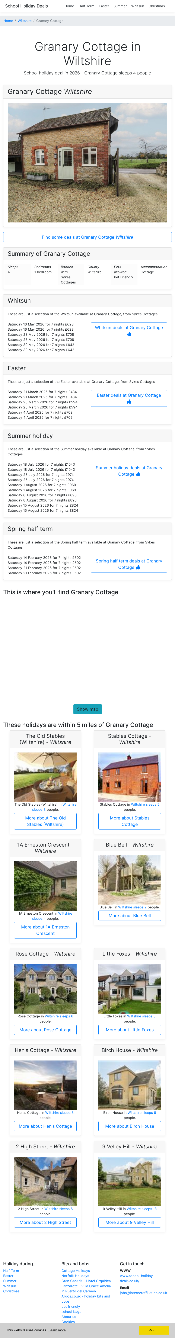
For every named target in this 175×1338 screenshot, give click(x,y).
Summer (120, 6)
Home (69, 6)
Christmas (157, 6)
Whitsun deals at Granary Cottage (129, 327)
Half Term (86, 6)
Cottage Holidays (75, 1270)
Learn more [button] (57, 1330)
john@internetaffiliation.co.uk (143, 1293)
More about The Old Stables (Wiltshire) (45, 821)
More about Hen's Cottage (45, 1126)
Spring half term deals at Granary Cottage (129, 564)
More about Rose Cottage (45, 1029)
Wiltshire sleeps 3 (59, 1112)
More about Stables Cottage (129, 821)
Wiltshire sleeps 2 (132, 907)
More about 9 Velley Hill (129, 1222)
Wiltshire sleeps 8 (141, 1016)
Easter (104, 6)
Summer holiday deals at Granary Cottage (129, 471)
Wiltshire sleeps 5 (145, 804)
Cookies (68, 1322)
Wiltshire (25, 21)
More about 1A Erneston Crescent (45, 930)
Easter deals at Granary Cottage (129, 395)
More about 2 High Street (45, 1222)
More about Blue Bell (130, 915)
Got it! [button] (154, 1330)
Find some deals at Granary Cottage (87, 237)
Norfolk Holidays (75, 1276)
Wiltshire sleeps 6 (59, 1016)
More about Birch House (129, 1126)
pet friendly (70, 1306)
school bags (71, 1311)
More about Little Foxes (130, 1029)
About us (68, 1317)
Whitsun (137, 6)
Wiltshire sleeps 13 (142, 1209)
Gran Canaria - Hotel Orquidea (86, 1281)
